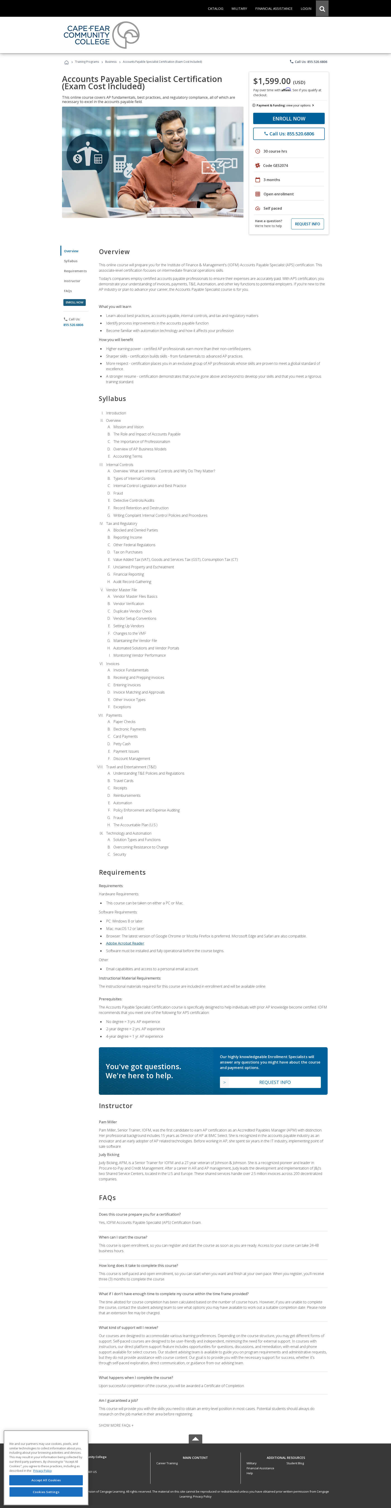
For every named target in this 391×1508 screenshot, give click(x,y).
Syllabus (70, 261)
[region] (46, 1467)
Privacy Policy (202, 1496)
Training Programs (87, 62)
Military (252, 1463)
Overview (71, 251)
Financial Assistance (260, 1468)
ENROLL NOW (289, 118)
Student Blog (295, 1463)
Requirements (75, 271)
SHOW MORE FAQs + (116, 1425)
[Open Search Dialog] (322, 8)
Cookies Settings (46, 1492)
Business (111, 62)
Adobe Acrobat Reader (125, 943)
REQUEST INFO (307, 223)
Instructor (72, 281)
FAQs (68, 291)
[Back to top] (195, 1457)
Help (250, 1473)
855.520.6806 (73, 325)
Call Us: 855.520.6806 (308, 61)
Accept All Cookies (46, 1480)
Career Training (167, 1463)
